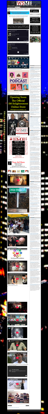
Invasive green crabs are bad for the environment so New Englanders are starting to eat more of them (35, 70)
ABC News (32, 67)
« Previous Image (10, 405)
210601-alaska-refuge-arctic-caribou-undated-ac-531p (13, 407)
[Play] (8, 185)
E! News (32, 130)
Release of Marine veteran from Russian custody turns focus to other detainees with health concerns (35, 95)
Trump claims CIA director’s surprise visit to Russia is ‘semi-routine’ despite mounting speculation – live (34, 270)
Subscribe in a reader (10, 410)
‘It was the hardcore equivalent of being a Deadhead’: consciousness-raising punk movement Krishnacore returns (34, 234)
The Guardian (32, 217)
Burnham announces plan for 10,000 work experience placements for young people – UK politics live (35, 226)
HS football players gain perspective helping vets (35, 124)
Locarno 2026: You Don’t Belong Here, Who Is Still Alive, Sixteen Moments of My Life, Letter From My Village (35, 203)
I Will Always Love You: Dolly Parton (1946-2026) (35, 182)
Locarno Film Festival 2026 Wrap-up (33, 200)
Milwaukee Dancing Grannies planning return (34, 123)
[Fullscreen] (28, 185)
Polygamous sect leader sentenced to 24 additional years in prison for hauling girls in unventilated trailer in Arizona (34, 108)
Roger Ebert (32, 181)
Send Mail (9, 93)
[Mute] (27, 185)
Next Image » (27, 405)
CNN (31, 116)
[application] (18, 180)
